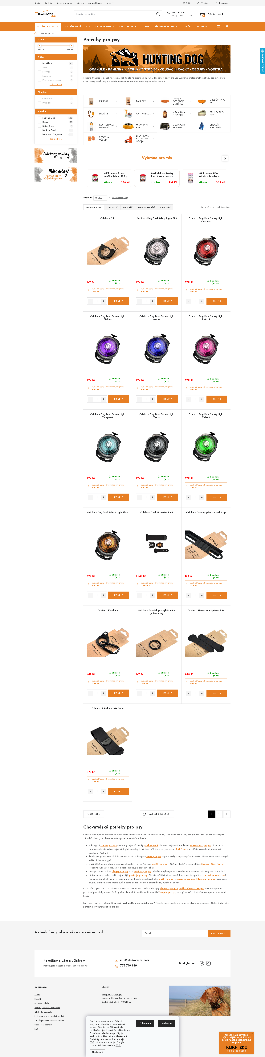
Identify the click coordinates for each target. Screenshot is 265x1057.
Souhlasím (166, 1023)
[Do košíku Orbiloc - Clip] (118, 301)
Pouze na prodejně (57, 80)
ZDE (92, 1042)
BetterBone (57, 126)
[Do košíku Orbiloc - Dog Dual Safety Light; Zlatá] (118, 595)
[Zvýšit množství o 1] (103, 301)
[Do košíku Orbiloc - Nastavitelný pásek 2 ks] (216, 693)
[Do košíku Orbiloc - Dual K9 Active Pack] (167, 595)
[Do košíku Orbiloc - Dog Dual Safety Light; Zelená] (216, 497)
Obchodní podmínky (43, 1011)
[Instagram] (208, 963)
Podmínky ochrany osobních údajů (49, 1016)
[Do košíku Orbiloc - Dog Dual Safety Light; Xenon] (167, 497)
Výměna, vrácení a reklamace (89, 3)
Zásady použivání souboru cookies (49, 1020)
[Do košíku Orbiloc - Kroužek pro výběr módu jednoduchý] (167, 693)
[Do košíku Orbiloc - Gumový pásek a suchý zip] (216, 595)
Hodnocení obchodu (43, 1024)
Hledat (158, 14)
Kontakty (48, 3)
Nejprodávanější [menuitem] (147, 207)
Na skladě (57, 63)
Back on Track (57, 130)
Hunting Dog (57, 117)
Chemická (57, 98)
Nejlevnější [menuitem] (112, 207)
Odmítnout (145, 1023)
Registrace (223, 3)
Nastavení (97, 1052)
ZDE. (118, 1045)
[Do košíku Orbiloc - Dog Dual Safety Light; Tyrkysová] (118, 497)
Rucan (57, 122)
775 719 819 (178, 12)
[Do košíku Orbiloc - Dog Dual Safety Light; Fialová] (118, 399)
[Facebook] (202, 963)
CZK (188, 3)
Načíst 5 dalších (159, 814)
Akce (57, 67)
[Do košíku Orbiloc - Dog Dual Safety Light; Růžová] (216, 399)
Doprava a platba (64, 3)
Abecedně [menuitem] (165, 207)
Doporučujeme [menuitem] (93, 207)
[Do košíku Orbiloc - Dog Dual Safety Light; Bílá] (167, 301)
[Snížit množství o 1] (90, 301)
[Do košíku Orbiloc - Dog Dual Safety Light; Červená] (216, 301)
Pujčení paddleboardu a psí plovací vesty (119, 998)
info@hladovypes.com (134, 960)
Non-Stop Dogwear (57, 134)
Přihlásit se (219, 933)
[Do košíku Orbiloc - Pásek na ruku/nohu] (118, 791)
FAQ (37, 1029)
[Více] (222, 26)
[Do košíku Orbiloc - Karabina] (118, 693)
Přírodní (57, 102)
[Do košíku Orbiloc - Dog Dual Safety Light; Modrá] (167, 399)
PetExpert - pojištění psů (112, 994)
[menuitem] (48, 26)
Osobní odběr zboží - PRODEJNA (116, 1002)
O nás (37, 3)
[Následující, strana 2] (219, 814)
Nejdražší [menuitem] (128, 207)
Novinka (57, 71)
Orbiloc (99, 198)
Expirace (57, 76)
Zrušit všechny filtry (120, 197)
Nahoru (95, 814)
